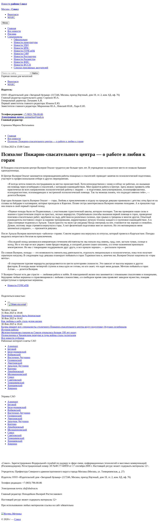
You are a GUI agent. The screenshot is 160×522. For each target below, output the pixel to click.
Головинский (15, 360)
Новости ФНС (21, 62)
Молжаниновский (17, 374)
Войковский (14, 354)
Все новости (14, 31)
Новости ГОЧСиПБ (24, 50)
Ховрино (12, 388)
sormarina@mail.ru (34, 117)
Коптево (12, 368)
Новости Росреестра (24, 59)
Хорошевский (15, 385)
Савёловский (15, 380)
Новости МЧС (21, 48)
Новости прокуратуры (26, 42)
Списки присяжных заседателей (31, 67)
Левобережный (16, 371)
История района (9, 329)
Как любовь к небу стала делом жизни (21, 321)
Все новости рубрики (12, 338)
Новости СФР (21, 53)
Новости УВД (21, 45)
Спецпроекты (15, 36)
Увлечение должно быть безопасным (20, 315)
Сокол (11, 377)
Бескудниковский (17, 351)
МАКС (11, 17)
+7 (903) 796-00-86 (22, 115)
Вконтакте (13, 14)
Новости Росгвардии (25, 56)
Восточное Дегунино (19, 357)
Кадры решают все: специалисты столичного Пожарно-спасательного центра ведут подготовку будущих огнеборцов (64, 326)
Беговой (12, 349)
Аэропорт (13, 346)
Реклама (12, 34)
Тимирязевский (16, 382)
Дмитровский (15, 363)
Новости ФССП (22, 64)
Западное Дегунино (18, 365)
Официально (21, 39)
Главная (12, 28)
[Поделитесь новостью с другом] (17, 304)
